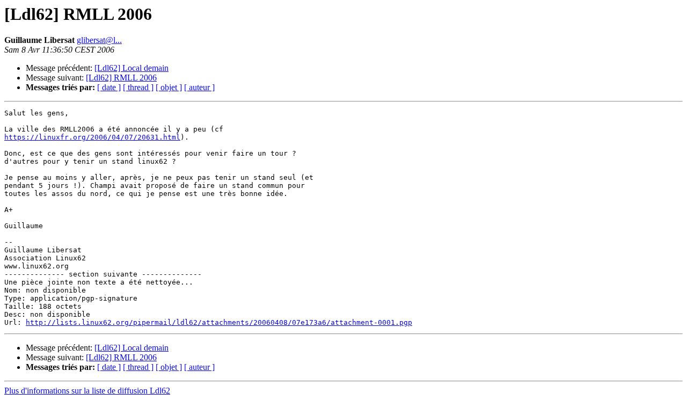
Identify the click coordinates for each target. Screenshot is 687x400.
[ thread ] (138, 87)
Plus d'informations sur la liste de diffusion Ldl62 (87, 390)
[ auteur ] (199, 87)
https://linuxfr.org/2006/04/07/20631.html (92, 137)
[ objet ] (169, 87)
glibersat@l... (99, 40)
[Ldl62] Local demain (131, 67)
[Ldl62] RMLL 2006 (121, 77)
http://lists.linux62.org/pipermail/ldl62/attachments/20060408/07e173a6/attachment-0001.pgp (219, 322)
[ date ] (109, 87)
